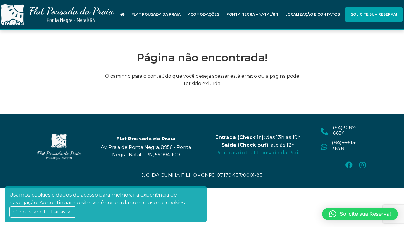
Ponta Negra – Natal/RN (252, 14)
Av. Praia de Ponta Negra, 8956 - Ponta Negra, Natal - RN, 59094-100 (146, 151)
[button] (360, 214)
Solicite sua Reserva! (374, 14)
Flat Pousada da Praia (156, 14)
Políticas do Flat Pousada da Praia (258, 152)
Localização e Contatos (312, 14)
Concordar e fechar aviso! (42, 212)
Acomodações (203, 14)
